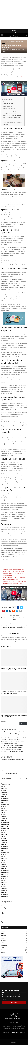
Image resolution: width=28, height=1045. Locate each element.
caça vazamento (6, 769)
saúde (4, 43)
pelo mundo (4, 916)
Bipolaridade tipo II (9, 106)
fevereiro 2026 (4, 794)
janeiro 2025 (4, 820)
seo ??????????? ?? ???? (9, 773)
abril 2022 (3, 886)
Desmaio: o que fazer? (9, 563)
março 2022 (4, 888)
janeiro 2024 (4, 844)
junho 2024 (4, 834)
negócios (3, 912)
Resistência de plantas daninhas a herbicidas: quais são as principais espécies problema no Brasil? (13, 733)
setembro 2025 (5, 804)
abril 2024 (3, 838)
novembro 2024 (5, 824)
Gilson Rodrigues (7, 49)
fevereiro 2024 (4, 842)
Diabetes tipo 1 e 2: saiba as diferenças (13, 571)
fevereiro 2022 (4, 890)
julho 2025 (3, 808)
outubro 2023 (4, 850)
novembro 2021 (5, 896)
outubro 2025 (4, 802)
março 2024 (4, 840)
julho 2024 (3, 832)
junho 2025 (4, 810)
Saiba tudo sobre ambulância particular (13, 569)
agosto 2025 (4, 806)
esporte (3, 904)
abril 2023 (3, 862)
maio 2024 (3, 836)
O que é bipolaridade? (8, 103)
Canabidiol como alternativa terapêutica (12, 113)
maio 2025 (3, 812)
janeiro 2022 (4, 892)
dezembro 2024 (5, 822)
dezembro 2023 (5, 846)
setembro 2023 (5, 852)
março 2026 (4, 792)
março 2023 (4, 864)
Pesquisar (3, 721)
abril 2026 (3, 790)
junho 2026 (4, 788)
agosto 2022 (4, 878)
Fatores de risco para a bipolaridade (11, 119)
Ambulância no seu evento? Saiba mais (13, 567)
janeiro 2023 (4, 868)
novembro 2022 (5, 872)
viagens (3, 922)
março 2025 (4, 816)
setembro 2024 (5, 828)
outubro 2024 (4, 826)
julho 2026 (3, 786)
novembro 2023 (5, 848)
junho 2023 (4, 858)
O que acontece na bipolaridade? (10, 110)
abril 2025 (3, 814)
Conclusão (5, 124)
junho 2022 (4, 882)
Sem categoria (4, 920)
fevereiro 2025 (4, 818)
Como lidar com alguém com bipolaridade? (13, 115)
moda (2, 910)
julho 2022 (3, 880)
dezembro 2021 (5, 894)
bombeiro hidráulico (7, 759)
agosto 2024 (4, 830)
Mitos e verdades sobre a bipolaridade (12, 117)
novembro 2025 (5, 800)
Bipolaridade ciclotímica (10, 108)
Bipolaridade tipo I (9, 105)
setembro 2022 (5, 876)
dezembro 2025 (5, 798)
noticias (3, 914)
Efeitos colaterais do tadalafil (20, 778)
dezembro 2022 (5, 870)
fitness (2, 906)
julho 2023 (3, 856)
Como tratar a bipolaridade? (9, 111)
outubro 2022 (4, 874)
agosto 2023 (4, 854)
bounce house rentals (8, 764)
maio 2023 (3, 860)
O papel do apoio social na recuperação (12, 122)
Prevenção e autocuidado (9, 120)
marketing (3, 908)
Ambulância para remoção (10, 565)
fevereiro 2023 (4, 866)
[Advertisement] (14, 15)
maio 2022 (3, 884)
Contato (14, 30)
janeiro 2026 (4, 796)
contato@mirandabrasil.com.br (17, 1032)
